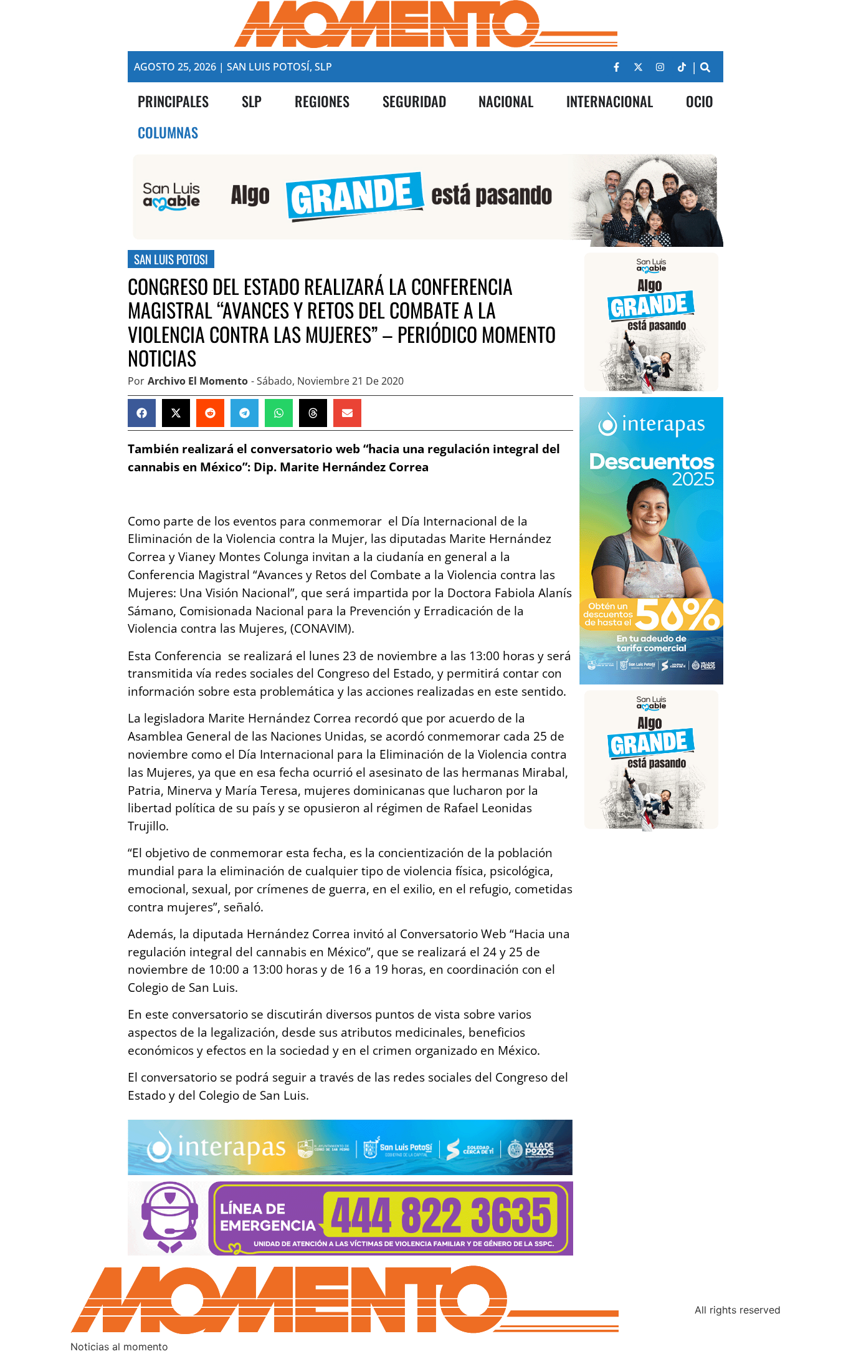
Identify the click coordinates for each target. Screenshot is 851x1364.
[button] (705, 67)
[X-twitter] (638, 66)
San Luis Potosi (171, 259)
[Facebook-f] (616, 66)
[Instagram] (659, 66)
